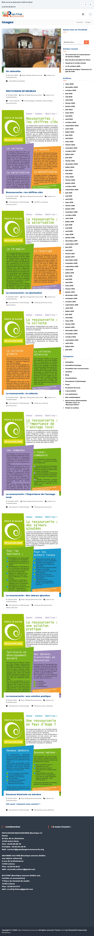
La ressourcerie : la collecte (22, 393)
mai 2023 (68, 116)
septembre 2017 (71, 244)
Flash (63, 930)
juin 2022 (68, 135)
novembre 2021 (71, 148)
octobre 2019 (70, 186)
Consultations (71, 378)
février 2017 (70, 253)
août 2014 (69, 343)
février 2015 (70, 324)
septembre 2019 (71, 189)
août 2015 (69, 308)
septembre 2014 (71, 340)
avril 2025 (69, 100)
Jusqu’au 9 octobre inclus (75, 63)
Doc (45, 810)
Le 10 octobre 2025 (72, 66)
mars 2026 (69, 84)
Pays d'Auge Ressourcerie (32, 75)
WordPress (6, 932)
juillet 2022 (69, 132)
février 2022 (70, 145)
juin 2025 (68, 93)
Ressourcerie (11, 204)
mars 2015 (69, 321)
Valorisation (11, 305)
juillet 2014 (69, 346)
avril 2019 (69, 199)
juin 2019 (68, 193)
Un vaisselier (13, 71)
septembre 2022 (72, 125)
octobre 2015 (70, 302)
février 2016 (70, 289)
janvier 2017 (70, 257)
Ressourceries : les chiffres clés (24, 192)
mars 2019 (69, 202)
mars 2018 (69, 234)
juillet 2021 (69, 154)
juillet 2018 (69, 221)
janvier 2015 (70, 327)
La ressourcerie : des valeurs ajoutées (28, 595)
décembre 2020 (71, 164)
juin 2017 (68, 247)
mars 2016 (69, 286)
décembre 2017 (71, 241)
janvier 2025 (70, 106)
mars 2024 (69, 113)
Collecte (37, 403)
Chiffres (37, 202)
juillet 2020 (69, 167)
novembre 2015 (71, 298)
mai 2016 (68, 279)
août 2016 (69, 269)
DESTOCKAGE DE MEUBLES (21, 91)
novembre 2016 (71, 263)
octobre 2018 (70, 215)
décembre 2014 (71, 330)
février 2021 (70, 161)
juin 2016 (68, 276)
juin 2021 (68, 157)
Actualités (69, 362)
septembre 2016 (71, 266)
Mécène (51, 810)
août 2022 (69, 129)
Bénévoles (38, 810)
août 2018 (69, 218)
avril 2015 (68, 318)
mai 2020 (68, 173)
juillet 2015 (69, 311)
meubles (38, 101)
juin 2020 (69, 170)
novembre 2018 (71, 212)
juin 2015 (68, 314)
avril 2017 (69, 250)
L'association (14, 101)
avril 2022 (69, 138)
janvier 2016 (70, 292)
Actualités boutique (17, 81)
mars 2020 (69, 177)
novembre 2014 (71, 334)
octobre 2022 (70, 122)
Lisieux (45, 202)
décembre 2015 (71, 295)
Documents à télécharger (19, 202)
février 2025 (70, 103)
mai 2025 (68, 97)
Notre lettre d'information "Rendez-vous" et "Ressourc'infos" (76, 403)
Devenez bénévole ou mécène (23, 794)
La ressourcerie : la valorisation (24, 293)
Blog (67, 375)
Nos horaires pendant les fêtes (77, 60)
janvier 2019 (70, 209)
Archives (68, 372)
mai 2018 (68, 228)
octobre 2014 (70, 337)
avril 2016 (69, 282)
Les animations (71, 394)
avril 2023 (69, 119)
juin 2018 (68, 225)
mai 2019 (68, 196)
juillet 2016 (69, 273)
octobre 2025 (70, 90)
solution (49, 706)
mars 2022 (69, 141)
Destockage (29, 101)
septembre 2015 (71, 305)
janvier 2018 (70, 237)
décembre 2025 (71, 87)
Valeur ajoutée (12, 607)
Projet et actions (72, 408)
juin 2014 (68, 350)
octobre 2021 (70, 151)
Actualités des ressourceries (77, 368)
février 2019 (70, 205)
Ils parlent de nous (72, 388)
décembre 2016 (71, 260)
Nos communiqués (72, 397)
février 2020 (70, 180)
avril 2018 (69, 231)
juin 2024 (69, 109)
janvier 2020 (70, 183)
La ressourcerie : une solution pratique (28, 696)
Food (67, 384)
